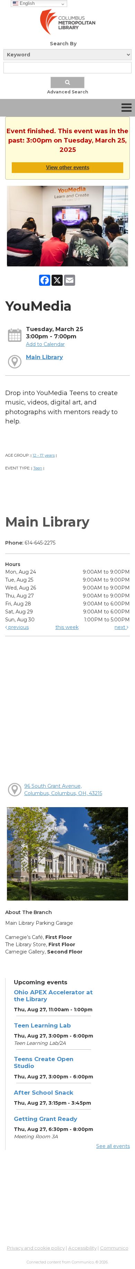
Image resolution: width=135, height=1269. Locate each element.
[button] (127, 108)
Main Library (44, 357)
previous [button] (18, 627)
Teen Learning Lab (42, 1025)
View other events (67, 167)
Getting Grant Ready (45, 1118)
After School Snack (43, 1092)
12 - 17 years (44, 455)
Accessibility (82, 1248)
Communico (114, 1248)
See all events (113, 1146)
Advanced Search (67, 91)
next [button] (121, 627)
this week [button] (67, 627)
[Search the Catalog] (67, 82)
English (26, 3)
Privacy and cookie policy (36, 1248)
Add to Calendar (45, 344)
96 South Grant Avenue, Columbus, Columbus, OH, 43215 (63, 789)
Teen (37, 468)
